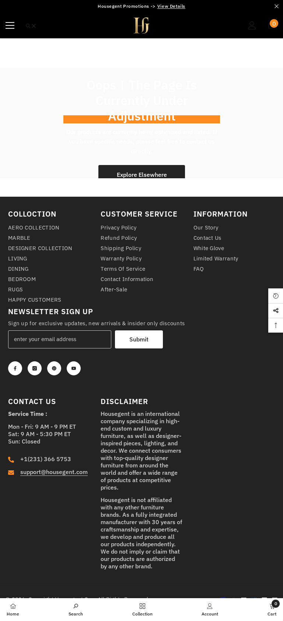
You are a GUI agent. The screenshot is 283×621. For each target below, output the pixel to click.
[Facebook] (15, 368)
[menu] (10, 25)
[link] (76, 609)
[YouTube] (74, 368)
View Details (171, 6)
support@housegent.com (54, 472)
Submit (139, 339)
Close (276, 6)
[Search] (30, 26)
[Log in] (252, 25)
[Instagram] (35, 368)
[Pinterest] (54, 368)
